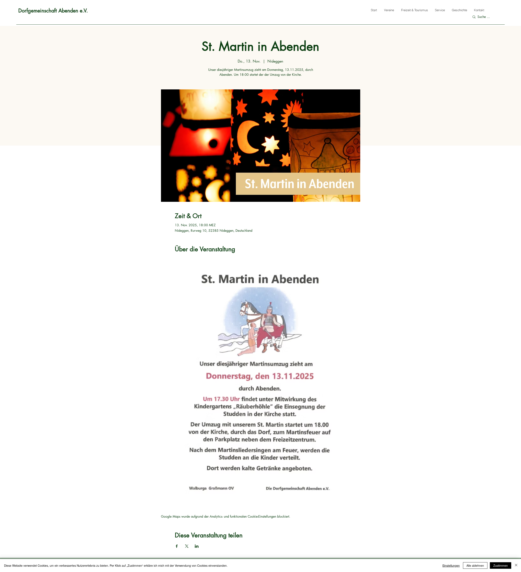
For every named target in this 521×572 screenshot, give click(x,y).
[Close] (516, 565)
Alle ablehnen (475, 565)
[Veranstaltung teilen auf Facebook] (177, 546)
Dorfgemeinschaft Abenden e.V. (53, 10)
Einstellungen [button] (451, 565)
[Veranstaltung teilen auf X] (187, 546)
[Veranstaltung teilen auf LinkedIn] (197, 546)
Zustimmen (500, 565)
